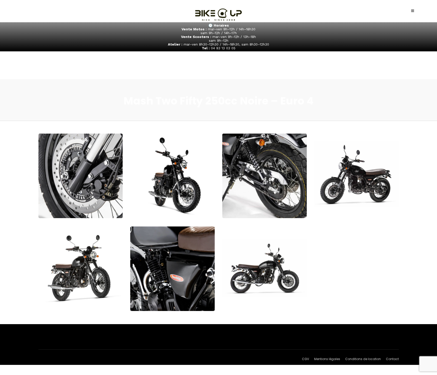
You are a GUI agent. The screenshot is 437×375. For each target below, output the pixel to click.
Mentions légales (327, 359)
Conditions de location (363, 359)
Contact (392, 359)
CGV (305, 359)
